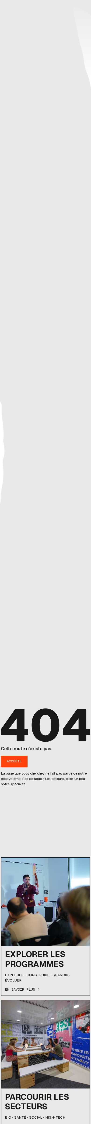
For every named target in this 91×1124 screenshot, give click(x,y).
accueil (14, 761)
